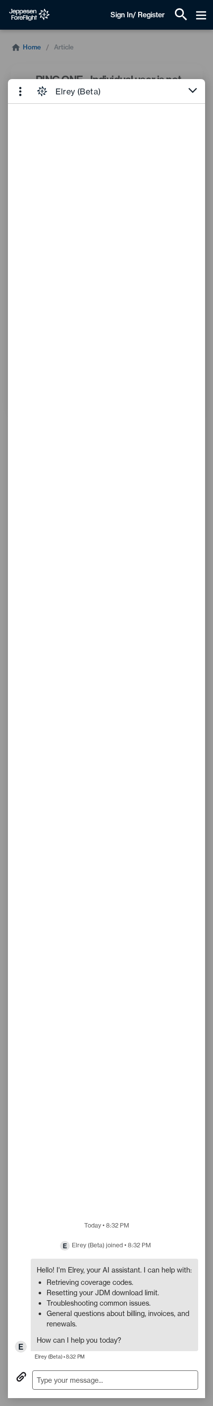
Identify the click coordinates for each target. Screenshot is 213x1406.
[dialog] (106, 738)
